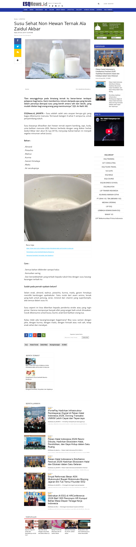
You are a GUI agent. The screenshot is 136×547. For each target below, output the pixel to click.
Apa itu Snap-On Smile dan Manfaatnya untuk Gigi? (30, 532)
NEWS (31, 9)
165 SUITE (109, 171)
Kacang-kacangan (55, 345)
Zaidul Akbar (44, 345)
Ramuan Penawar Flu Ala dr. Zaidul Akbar (70, 531)
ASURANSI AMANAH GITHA (109, 195)
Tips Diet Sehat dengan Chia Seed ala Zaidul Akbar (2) (43, 531)
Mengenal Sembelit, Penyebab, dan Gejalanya (39, 255)
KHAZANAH (39, 9)
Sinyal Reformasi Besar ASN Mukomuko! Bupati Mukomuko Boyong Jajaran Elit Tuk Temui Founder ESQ (68, 479)
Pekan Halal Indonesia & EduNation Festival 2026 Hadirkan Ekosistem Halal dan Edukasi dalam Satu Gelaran (68, 462)
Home (16, 19)
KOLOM (51, 9)
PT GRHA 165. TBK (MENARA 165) (109, 199)
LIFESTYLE (70, 9)
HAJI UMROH (108, 9)
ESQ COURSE (109, 179)
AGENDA (99, 9)
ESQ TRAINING (109, 159)
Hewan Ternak (34, 345)
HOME (25, 9)
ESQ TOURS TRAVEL (109, 167)
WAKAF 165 (109, 214)
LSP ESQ (109, 206)
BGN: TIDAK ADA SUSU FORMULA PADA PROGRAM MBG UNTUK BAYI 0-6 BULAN (49, 248)
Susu (26, 345)
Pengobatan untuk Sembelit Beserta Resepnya (40, 252)
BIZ (46, 9)
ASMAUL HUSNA (89, 9)
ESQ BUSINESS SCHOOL (109, 183)
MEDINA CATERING (109, 202)
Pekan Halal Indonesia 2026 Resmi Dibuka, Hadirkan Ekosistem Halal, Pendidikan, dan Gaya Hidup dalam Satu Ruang (69, 443)
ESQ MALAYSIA (109, 187)
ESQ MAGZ (109, 175)
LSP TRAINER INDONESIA (109, 191)
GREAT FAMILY (60, 9)
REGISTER (110, 3)
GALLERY (79, 9)
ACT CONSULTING (109, 163)
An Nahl (64, 345)
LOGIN (105, 3)
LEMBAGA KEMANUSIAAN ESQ (109, 210)
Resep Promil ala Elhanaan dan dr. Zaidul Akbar (57, 531)
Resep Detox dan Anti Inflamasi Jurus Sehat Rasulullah (84, 531)
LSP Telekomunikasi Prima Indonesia (109, 218)
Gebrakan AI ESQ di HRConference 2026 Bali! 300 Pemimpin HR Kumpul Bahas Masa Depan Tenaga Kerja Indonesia (67, 499)
